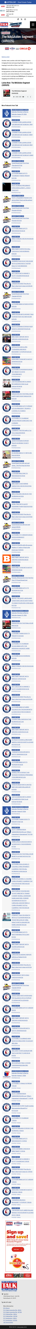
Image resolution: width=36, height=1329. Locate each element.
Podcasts (5, 33)
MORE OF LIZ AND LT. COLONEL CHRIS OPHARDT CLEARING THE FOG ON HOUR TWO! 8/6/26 (22, 881)
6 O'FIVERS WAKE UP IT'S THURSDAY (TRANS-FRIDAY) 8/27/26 (21, 175)
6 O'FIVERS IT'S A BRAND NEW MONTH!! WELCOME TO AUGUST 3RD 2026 (22, 1041)
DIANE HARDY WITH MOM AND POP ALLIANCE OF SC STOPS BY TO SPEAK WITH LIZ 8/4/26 (22, 998)
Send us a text (5, 57)
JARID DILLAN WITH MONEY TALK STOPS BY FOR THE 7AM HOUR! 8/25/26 (22, 316)
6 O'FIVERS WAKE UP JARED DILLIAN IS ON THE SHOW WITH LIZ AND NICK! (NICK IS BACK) (22, 709)
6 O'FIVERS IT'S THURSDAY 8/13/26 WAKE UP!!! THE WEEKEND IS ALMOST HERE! (21, 646)
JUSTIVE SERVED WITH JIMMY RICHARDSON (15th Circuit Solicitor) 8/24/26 (21, 384)
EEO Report (6, 1308)
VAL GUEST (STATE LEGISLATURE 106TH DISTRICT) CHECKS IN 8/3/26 (22, 1053)
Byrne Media (21, 1327)
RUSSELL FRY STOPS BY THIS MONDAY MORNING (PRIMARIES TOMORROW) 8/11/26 (22, 775)
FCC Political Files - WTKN (10, 1316)
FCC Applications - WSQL (10, 1318)
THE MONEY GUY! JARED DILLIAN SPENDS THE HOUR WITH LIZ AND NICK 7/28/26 (22, 1212)
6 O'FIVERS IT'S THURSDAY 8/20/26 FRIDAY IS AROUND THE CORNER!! (22, 420)
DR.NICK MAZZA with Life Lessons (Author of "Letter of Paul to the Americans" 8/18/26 (22, 547)
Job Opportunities (8, 1322)
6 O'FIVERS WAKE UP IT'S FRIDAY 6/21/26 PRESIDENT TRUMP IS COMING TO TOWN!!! (22, 408)
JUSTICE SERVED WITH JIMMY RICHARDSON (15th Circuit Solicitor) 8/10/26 (21, 799)
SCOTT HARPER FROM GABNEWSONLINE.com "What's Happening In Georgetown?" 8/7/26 (22, 832)
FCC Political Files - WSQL (10, 1314)
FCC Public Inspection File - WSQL (12, 1310)
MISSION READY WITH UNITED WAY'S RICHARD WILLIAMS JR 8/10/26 (21, 787)
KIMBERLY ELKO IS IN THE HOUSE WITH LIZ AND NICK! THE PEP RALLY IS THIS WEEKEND (22, 263)
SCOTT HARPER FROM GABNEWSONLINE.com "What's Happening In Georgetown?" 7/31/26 (22, 1096)
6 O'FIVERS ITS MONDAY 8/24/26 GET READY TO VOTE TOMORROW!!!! (22, 372)
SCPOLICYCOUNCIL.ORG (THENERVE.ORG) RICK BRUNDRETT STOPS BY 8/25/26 (21, 349)
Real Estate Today (19, 2)
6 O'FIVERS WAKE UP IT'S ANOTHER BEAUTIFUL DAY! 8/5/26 (20, 934)
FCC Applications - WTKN (10, 1320)
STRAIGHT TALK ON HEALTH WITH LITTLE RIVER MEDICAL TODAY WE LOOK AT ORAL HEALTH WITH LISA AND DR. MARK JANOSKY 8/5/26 (21, 919)
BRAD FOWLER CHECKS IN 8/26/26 (22, 238)
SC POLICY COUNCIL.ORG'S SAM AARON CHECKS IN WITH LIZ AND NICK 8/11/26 (22, 742)
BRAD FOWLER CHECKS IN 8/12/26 (22, 666)
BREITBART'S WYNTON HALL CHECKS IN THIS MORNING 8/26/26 (21, 251)
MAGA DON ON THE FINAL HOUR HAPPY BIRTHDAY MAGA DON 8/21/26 (22, 396)
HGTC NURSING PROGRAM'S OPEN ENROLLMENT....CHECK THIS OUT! (21, 188)
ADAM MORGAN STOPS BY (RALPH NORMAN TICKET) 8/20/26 (20, 443)
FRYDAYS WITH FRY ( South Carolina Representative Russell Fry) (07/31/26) (22, 1108)
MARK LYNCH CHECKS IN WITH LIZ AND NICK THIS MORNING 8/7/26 (22, 844)
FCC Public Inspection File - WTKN (12, 1312)
